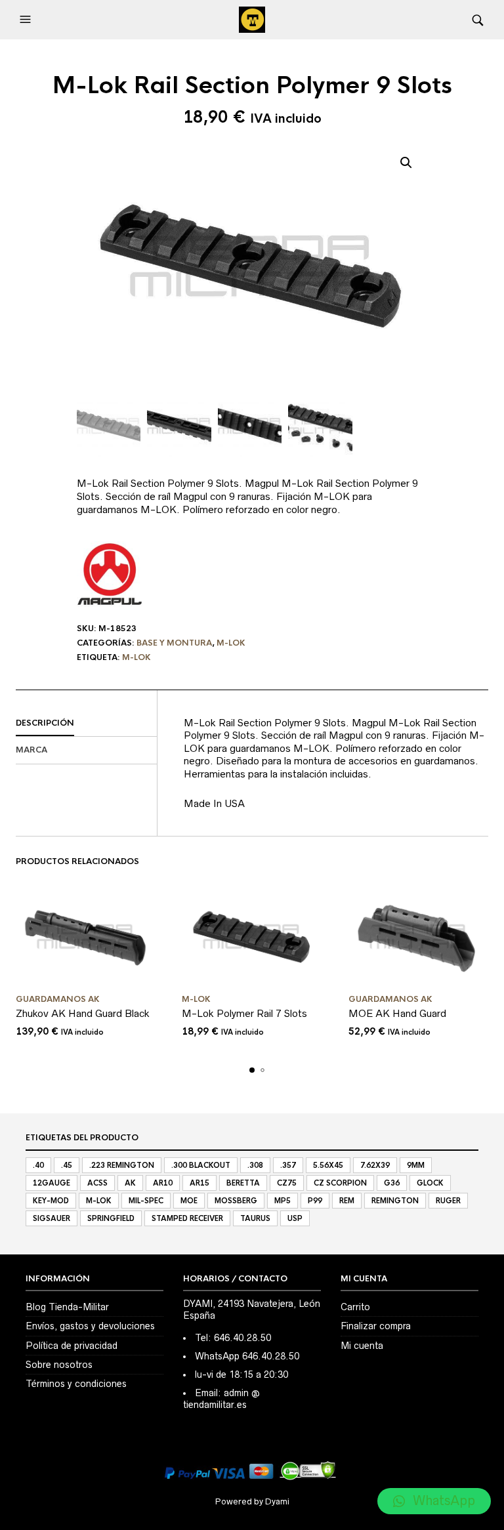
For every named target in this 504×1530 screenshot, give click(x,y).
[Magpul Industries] (109, 574)
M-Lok (231, 643)
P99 (315, 1200)
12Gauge (51, 1183)
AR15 (199, 1183)
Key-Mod (51, 1200)
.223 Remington (121, 1165)
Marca (31, 750)
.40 (38, 1165)
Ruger (448, 1200)
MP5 (282, 1200)
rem (346, 1200)
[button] (27, 19)
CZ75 (287, 1183)
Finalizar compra (376, 1326)
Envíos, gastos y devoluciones (90, 1326)
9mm (416, 1165)
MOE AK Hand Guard (397, 1013)
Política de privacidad (71, 1345)
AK (130, 1183)
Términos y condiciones (76, 1383)
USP (295, 1218)
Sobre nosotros (59, 1364)
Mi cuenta (362, 1345)
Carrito (355, 1307)
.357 (288, 1165)
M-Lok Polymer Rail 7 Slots (244, 1013)
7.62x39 (375, 1165)
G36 (392, 1183)
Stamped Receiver (187, 1218)
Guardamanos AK (58, 999)
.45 (66, 1165)
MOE (189, 1200)
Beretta (243, 1183)
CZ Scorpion (340, 1183)
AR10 (163, 1183)
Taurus (255, 1218)
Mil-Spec (146, 1200)
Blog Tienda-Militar (67, 1307)
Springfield (111, 1218)
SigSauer (51, 1218)
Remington (395, 1200)
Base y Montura (174, 643)
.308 (255, 1165)
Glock (430, 1183)
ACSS (97, 1183)
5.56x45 (328, 1165)
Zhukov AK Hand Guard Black (83, 1013)
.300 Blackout (200, 1165)
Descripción (45, 723)
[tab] (86, 723)
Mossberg (236, 1200)
